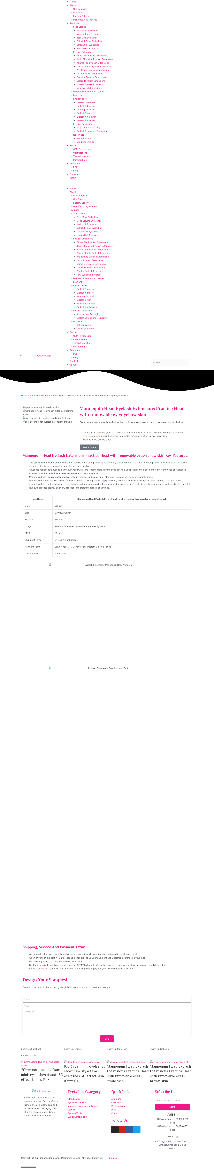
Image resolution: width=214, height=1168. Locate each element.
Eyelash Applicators (86, 120)
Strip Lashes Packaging (88, 127)
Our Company (80, 9)
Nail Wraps (78, 134)
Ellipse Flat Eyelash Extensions (92, 55)
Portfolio (34, 395)
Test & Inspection (82, 156)
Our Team (78, 12)
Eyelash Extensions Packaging (92, 131)
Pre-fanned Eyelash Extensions (92, 70)
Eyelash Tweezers (85, 102)
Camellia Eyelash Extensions (91, 77)
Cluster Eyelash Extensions (90, 84)
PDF (75, 167)
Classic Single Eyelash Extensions (94, 66)
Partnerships (80, 160)
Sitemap (112, 1158)
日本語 (73, 178)
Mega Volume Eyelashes (88, 34)
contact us (42, 968)
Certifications (80, 152)
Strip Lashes (79, 26)
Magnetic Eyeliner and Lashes (88, 91)
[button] (107, 185)
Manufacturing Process (85, 19)
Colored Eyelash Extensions (90, 80)
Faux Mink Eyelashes (87, 30)
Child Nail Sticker (85, 142)
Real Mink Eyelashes (87, 37)
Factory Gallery (81, 16)
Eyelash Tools (80, 98)
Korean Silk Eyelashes (87, 44)
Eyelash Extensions (83, 52)
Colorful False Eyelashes (89, 41)
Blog (75, 170)
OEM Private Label (82, 149)
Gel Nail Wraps (83, 138)
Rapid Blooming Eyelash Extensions (94, 59)
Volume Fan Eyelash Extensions (92, 62)
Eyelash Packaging (82, 124)
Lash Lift (77, 95)
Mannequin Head (85, 109)
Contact (74, 174)
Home (73, 1)
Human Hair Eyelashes (88, 48)
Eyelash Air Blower (86, 116)
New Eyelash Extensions (89, 88)
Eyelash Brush (83, 113)
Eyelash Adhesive (85, 106)
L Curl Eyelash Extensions (89, 73)
